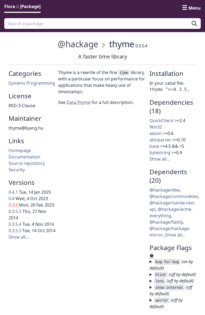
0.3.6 (13, 205)
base (154, 146)
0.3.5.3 (15, 231)
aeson (155, 133)
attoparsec (160, 140)
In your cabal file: (166, 83)
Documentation (24, 157)
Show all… (19, 237)
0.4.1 (13, 192)
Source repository (27, 163)
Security (17, 170)
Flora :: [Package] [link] (22, 6)
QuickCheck (161, 120)
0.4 (11, 198)
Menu (194, 8)
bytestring (159, 152)
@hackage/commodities (173, 196)
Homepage (20, 150)
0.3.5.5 (15, 211)
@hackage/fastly (166, 222)
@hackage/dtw (164, 190)
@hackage (78, 44)
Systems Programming (32, 83)
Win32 (155, 127)
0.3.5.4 (15, 224)
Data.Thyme (78, 102)
